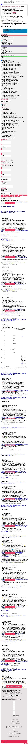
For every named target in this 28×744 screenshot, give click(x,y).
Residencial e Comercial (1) (8, 55)
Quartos (2, 158)
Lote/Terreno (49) (6, 44)
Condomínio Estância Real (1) (9, 68)
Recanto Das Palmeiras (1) (8, 135)
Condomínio (3, 111)
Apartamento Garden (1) (7, 38)
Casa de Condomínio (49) (8, 40)
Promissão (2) (5, 87)
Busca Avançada (5, 196)
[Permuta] (4, 190)
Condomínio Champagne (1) (8, 61)
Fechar (23, 195)
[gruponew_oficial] (14, 702)
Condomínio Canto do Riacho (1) (9, 115)
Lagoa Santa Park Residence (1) (9, 131)
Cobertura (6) (5, 42)
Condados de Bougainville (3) (9, 113)
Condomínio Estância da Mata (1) (10, 91)
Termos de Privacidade (7, 13)
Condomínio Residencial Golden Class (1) (12, 75)
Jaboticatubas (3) (6, 90)
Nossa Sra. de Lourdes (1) (8, 84)
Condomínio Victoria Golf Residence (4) (11, 80)
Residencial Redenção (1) (8, 88)
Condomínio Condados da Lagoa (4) (10, 63)
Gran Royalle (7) (6, 130)
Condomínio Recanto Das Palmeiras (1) (11, 73)
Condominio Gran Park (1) (8, 96)
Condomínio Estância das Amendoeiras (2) (12, 65)
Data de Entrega (4, 177)
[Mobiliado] (4, 183)
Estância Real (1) (6, 128)
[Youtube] (14, 704)
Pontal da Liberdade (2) (7, 134)
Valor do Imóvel (4, 139)
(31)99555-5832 (15, 721)
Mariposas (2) (5, 132)
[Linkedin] (14, 711)
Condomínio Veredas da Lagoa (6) (10, 79)
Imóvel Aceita (3, 188)
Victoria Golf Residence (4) (8, 138)
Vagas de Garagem (4, 164)
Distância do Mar (4, 147)
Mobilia (2, 181)
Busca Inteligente (4, 99)
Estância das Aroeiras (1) (8, 127)
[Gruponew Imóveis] (14, 707)
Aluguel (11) (5, 105)
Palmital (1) (5, 86)
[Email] (14, 709)
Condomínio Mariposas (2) (8, 71)
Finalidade (3, 103)
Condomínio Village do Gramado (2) (10, 83)
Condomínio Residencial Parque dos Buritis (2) (13, 121)
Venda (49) (4, 104)
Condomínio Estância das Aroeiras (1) (11, 67)
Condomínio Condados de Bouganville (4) (12, 64)
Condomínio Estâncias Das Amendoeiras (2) (12, 117)
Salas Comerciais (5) (7, 51)
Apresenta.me (4, 741)
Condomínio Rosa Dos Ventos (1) (10, 98)
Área (2, 166)
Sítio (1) (4, 57)
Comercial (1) (5, 47)
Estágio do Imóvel (4, 107)
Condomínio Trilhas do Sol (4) (9, 77)
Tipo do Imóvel (4, 34)
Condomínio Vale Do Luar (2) (9, 92)
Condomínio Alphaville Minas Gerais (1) (11, 95)
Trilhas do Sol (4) (6, 136)
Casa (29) (4, 39)
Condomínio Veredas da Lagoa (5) (10, 123)
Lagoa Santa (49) (6, 60)
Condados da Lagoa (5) (7, 112)
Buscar (5, 195)
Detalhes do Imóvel (4, 184)
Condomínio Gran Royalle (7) (9, 69)
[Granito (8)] (7, 187)
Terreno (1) (4, 52)
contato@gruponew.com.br (14, 698)
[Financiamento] (4, 189)
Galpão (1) (4, 48)
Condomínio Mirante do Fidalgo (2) (10, 120)
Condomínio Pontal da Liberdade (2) (10, 72)
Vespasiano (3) (5, 94)
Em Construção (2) (6, 109)
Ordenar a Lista (4, 191)
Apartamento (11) (6, 36)
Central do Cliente (14, 695)
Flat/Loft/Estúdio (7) (7, 43)
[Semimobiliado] (4, 182)
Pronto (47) (5, 108)
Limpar (14, 195)
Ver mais (26, 743)
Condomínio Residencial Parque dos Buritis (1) (13, 76)
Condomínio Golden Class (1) (9, 119)
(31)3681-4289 (14, 719)
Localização (3, 58)
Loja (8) (4, 50)
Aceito (14, 13)
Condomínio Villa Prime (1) (8, 82)
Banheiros (3, 161)
